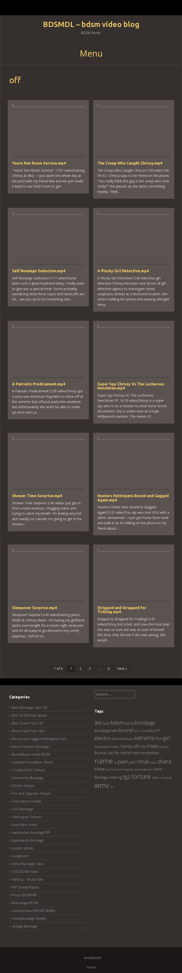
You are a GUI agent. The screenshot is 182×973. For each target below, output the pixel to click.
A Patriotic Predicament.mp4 (38, 384)
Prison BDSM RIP (24, 895)
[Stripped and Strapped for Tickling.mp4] (133, 574)
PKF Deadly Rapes (25, 887)
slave (100, 769)
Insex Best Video (24, 824)
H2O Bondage (22, 809)
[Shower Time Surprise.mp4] (48, 462)
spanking (111, 769)
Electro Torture (23, 785)
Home (91, 967)
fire (159, 738)
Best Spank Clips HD (27, 723)
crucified (148, 730)
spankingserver (143, 769)
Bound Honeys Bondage (30, 746)
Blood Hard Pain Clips (28, 731)
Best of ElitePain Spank (29, 715)
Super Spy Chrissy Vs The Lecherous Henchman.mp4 (130, 386)
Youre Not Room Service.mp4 (39, 163)
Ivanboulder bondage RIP (31, 832)
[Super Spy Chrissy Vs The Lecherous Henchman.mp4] (133, 350)
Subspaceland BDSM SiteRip (33, 910)
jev (166, 746)
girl (166, 738)
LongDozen (20, 856)
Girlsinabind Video (107, 747)
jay (161, 747)
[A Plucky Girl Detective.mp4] (133, 237)
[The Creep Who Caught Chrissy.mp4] (133, 130)
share (165, 761)
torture (141, 776)
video (155, 778)
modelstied (149, 752)
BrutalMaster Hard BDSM (31, 754)
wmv (102, 785)
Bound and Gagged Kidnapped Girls (39, 738)
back (106, 723)
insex (152, 746)
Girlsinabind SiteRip (26, 801)
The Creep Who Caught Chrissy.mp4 (129, 163)
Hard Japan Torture (26, 817)
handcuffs (130, 746)
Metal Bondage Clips (27, 863)
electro (103, 738)
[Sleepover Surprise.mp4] (48, 574)
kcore (100, 752)
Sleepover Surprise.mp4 (34, 608)
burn (137, 731)
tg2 (127, 776)
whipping (166, 777)
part (132, 762)
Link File (113, 752)
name (104, 760)
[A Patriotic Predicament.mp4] (48, 350)
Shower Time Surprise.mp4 (37, 496)
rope (153, 762)
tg (120, 777)
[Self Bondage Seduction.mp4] (48, 237)
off (115, 762)
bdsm (117, 722)
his (143, 746)
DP (157, 730)
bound (125, 730)
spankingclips (125, 769)
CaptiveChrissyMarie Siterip (32, 762)
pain (123, 761)
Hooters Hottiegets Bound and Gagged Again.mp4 (133, 498)
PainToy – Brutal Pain (27, 879)
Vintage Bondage (25, 926)
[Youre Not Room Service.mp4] (48, 130)
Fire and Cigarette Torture (31, 793)
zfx (111, 787)
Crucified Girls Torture (28, 770)
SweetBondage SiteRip (29, 918)
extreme (144, 738)
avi (98, 722)
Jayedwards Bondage (28, 840)
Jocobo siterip (22, 848)
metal (125, 752)
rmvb (143, 761)
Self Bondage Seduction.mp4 (38, 271)
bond (129, 723)
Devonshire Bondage (28, 778)
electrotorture (122, 738)
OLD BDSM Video (25, 871)
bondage (145, 722)
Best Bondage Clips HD (29, 707)
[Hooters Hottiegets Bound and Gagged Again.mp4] (133, 462)
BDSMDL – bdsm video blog (91, 24)
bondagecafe (106, 730)
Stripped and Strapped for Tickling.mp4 (121, 610)
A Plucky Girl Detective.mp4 (123, 271)
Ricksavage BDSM (25, 903)
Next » (122, 668)
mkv (135, 752)
